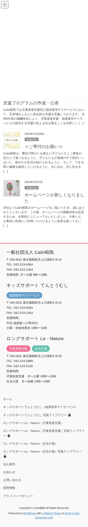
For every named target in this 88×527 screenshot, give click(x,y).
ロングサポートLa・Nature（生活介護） (30, 443)
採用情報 (9, 488)
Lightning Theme (52, 513)
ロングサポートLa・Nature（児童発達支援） (33, 423)
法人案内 (9, 464)
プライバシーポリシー (18, 496)
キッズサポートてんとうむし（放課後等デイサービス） (40, 407)
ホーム (7, 399)
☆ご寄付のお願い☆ (44, 146)
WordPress (29, 513)
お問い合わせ (12, 480)
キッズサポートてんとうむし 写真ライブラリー (35, 415)
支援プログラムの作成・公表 (31, 103)
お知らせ (31, 139)
